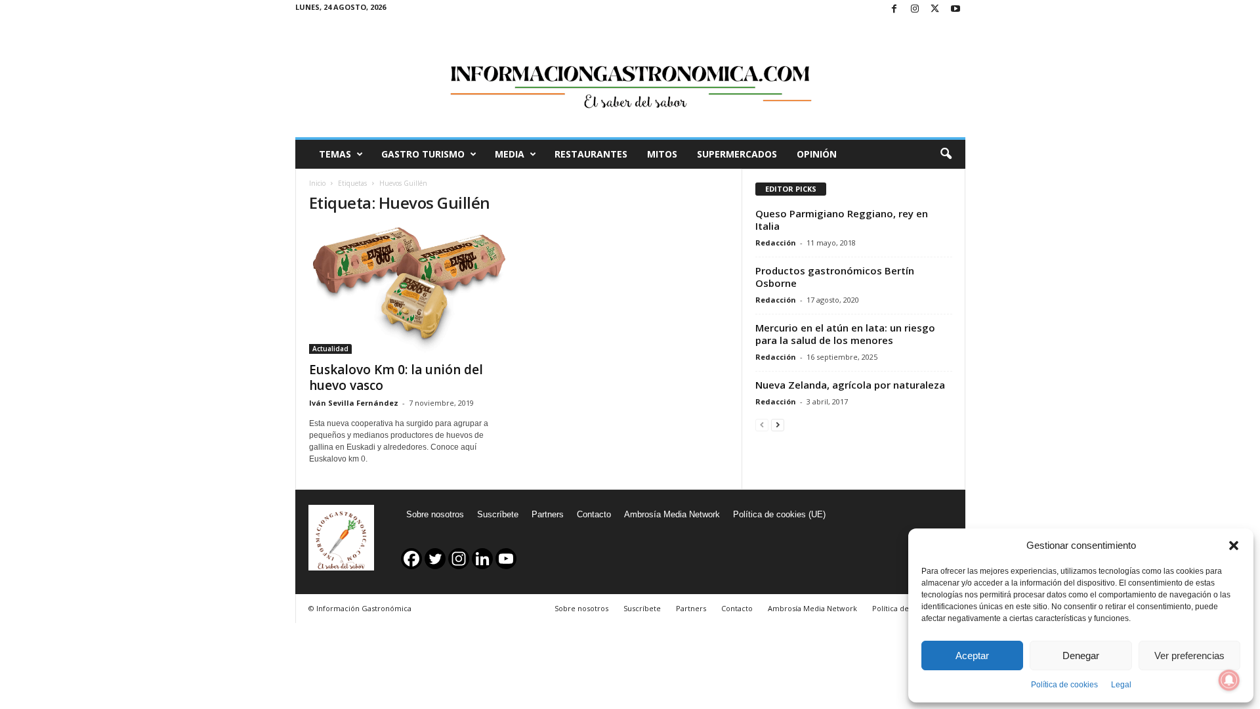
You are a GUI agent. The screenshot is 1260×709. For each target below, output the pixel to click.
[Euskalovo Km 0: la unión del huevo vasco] (407, 290)
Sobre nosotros (435, 514)
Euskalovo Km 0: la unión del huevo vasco (396, 377)
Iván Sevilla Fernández (353, 403)
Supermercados (737, 154)
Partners (548, 514)
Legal (1121, 684)
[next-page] (777, 424)
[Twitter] (935, 9)
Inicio (317, 183)
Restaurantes (591, 154)
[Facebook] (894, 9)
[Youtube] (955, 9)
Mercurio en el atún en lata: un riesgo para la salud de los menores (845, 334)
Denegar (1080, 655)
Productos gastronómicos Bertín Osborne (834, 277)
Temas (335, 154)
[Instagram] (915, 9)
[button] (1233, 545)
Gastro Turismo (423, 154)
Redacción (775, 242)
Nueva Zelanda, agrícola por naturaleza (850, 384)
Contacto (594, 514)
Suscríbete (497, 514)
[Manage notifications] (1229, 680)
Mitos (662, 154)
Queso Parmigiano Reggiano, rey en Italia (841, 219)
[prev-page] (761, 424)
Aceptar (972, 655)
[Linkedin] (482, 558)
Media (509, 154)
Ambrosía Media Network (672, 514)
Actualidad (330, 348)
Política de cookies (1064, 684)
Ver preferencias (1189, 655)
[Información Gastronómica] (630, 78)
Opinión (817, 154)
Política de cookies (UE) (779, 514)
